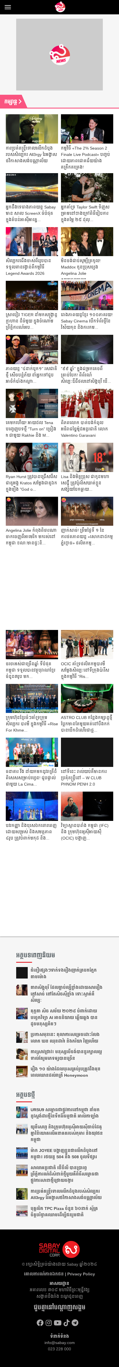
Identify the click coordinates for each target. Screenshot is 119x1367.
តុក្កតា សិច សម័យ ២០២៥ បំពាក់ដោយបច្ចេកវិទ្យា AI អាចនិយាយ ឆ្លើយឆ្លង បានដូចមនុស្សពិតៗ (64, 1017)
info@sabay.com (59, 1342)
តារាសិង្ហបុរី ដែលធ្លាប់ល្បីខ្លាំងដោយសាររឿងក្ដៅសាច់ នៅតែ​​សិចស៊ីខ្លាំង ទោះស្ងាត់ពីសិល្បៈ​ (67, 994)
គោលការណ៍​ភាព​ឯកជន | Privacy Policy (59, 1274)
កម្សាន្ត (11, 102)
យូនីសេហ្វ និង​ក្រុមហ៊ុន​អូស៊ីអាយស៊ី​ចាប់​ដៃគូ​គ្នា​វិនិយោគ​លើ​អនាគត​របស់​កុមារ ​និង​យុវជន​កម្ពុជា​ (67, 1133)
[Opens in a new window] (40, 1323)
